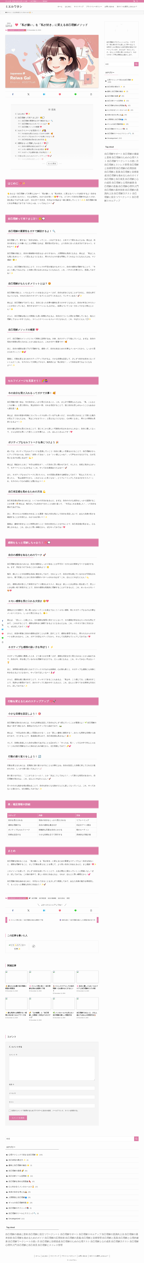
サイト (11, 1102)
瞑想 (68, 898)
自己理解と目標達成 (50, 1241)
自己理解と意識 (112, 172)
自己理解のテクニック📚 (117, 129)
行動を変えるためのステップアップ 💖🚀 (35, 156)
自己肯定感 (42, 898)
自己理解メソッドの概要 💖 (32, 127)
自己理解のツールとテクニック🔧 (120, 133)
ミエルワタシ (13, 6)
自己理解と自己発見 (114, 179)
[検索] (137, 1)
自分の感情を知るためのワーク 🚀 (34, 146)
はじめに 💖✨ (24, 114)
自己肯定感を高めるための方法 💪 (34, 139)
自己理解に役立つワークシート (44, 1234)
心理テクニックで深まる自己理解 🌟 (120, 81)
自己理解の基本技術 (114, 190)
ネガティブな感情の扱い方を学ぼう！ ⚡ (36, 152)
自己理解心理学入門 (128, 186)
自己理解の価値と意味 (16, 1234)
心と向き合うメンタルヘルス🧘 (17, 30)
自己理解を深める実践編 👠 (118, 105)
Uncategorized (114, 138)
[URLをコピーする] (91, 94)
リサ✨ (17, 949)
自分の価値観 (52, 898)
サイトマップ (54, 1256)
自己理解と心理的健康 (123, 182)
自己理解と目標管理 (91, 1238)
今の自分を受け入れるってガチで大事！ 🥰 (37, 133)
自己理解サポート (113, 154)
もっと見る (52, 163)
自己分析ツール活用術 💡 (118, 101)
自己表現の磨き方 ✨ (116, 87)
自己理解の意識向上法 (113, 1234)
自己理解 (34, 898)
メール (12, 1093)
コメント (13, 1055)
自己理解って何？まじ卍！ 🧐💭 (31, 118)
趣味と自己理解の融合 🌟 (117, 91)
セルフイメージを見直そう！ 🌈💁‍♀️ (32, 130)
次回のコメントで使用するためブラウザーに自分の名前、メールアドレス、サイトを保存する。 (45, 1110)
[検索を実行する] (136, 64)
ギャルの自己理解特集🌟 (117, 124)
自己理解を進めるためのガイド (123, 175)
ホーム (38, 1256)
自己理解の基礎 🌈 (115, 96)
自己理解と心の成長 (100, 1241)
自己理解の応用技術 (126, 168)
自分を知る (61, 898)
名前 (11, 1084)
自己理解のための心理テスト (75, 1241)
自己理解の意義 (73, 1238)
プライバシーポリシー (68, 1256)
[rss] (134, 1)
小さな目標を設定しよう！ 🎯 (32, 159)
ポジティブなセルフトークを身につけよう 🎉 (38, 136)
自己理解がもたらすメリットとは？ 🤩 (36, 124)
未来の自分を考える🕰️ (117, 115)
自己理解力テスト (123, 193)
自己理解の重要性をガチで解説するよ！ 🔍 (37, 121)
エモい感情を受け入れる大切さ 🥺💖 (35, 149)
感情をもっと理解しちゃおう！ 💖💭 (33, 143)
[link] (33, 946)
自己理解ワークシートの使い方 (123, 161)
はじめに (45, 1256)
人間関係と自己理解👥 (117, 119)
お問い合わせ (82, 1256)
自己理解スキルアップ (90, 1234)
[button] (12, 94)
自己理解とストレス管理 (116, 164)
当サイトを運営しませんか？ (98, 1256)
